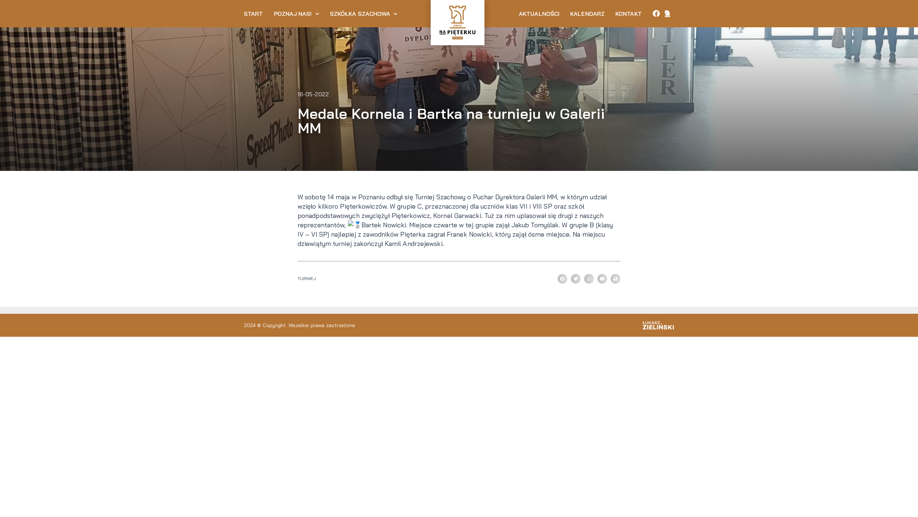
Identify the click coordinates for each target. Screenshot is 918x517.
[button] (562, 279)
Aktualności (539, 13)
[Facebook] (656, 13)
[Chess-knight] (667, 13)
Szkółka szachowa (360, 13)
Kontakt (628, 13)
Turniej (307, 278)
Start (253, 13)
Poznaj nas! (293, 13)
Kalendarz (587, 13)
